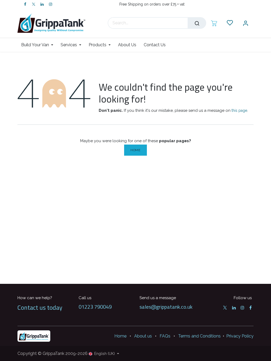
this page (239, 110)
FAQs (165, 336)
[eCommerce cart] (214, 23)
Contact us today (39, 307)
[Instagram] (50, 4)
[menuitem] (39, 45)
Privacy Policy (240, 336)
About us (143, 336)
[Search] (197, 23)
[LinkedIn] (42, 4)
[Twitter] (33, 4)
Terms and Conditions (199, 336)
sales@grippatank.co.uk (165, 307)
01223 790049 (95, 307)
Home (135, 150)
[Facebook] (25, 4)
